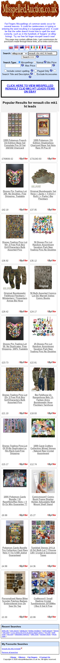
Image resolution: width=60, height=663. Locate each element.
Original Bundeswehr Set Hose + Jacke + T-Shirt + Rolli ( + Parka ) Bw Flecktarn (43, 195)
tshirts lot (23, 631)
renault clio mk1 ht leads (11, 649)
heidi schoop (47, 631)
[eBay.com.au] (22, 47)
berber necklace (34, 631)
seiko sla (5, 631)
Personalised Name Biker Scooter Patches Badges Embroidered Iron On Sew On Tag (15, 602)
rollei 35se (34, 634)
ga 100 (47, 632)
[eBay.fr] (44, 47)
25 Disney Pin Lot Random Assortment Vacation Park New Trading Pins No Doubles (43, 348)
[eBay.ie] (32, 47)
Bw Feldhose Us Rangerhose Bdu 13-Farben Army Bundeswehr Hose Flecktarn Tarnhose (43, 400)
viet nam (6, 632)
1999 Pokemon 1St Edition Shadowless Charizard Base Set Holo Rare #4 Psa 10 (43, 144)
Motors (22, 657)
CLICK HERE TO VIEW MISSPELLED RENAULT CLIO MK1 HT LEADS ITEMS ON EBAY (30, 88)
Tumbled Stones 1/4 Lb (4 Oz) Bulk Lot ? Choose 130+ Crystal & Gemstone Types (43, 551)
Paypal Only (43, 71)
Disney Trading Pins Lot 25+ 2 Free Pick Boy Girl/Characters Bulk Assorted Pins (14, 399)
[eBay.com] (16, 47)
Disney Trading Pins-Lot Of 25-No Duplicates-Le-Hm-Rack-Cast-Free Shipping (14, 450)
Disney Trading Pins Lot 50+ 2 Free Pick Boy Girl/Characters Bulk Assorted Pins (14, 246)
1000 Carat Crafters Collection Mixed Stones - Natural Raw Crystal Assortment (43, 450)
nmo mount (14, 631)
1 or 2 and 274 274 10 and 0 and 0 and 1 (27, 632)
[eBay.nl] (49, 47)
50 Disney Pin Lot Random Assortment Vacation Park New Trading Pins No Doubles (43, 246)
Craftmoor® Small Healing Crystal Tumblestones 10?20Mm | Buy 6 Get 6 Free (43, 602)
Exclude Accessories (47, 74)
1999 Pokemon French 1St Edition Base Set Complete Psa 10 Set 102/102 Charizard (14, 144)
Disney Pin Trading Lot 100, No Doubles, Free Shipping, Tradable (15, 194)
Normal (39, 62)
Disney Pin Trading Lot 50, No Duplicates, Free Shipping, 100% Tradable (15, 346)
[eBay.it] (38, 47)
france (56, 631)
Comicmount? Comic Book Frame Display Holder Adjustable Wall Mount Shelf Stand (43, 501)
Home (13, 657)
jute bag (10, 634)
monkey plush (45, 634)
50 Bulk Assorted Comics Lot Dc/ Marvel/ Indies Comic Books (43, 295)
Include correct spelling (18, 71)
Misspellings (27, 62)
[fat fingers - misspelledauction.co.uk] (30, 20)
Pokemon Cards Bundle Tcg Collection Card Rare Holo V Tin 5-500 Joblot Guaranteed (15, 551)
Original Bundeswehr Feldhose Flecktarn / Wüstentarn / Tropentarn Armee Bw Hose (14, 297)
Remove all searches (10, 652)
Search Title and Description (16, 74)
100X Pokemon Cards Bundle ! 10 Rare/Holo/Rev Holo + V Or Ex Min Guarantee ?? (14, 501)
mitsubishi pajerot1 (22, 634)
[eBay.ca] (27, 47)
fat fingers (32, 657)
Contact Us (45, 657)
